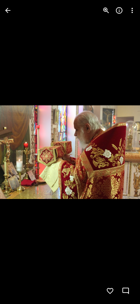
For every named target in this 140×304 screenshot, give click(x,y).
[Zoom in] (106, 10)
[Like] (110, 291)
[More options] (132, 10)
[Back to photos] (8, 10)
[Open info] (119, 10)
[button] (18, 152)
